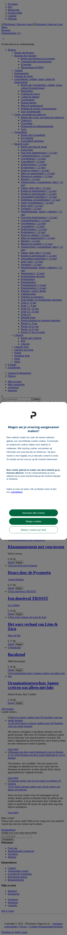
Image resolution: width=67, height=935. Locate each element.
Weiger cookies (33, 521)
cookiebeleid (16, 492)
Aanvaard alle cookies (33, 513)
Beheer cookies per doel (33, 530)
